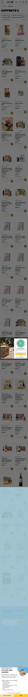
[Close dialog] (26, 339)
